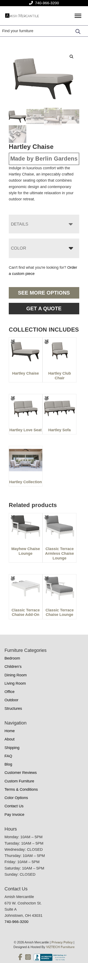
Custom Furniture (19, 781)
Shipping (11, 748)
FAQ (8, 756)
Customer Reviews (20, 772)
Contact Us (13, 806)
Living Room (15, 683)
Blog (8, 764)
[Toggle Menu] (78, 16)
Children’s (13, 666)
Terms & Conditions (21, 789)
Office (9, 692)
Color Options (16, 798)
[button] (71, 56)
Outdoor (11, 700)
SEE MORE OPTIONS (44, 293)
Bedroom (12, 658)
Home (9, 731)
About (9, 739)
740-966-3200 (47, 3)
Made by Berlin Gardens (44, 158)
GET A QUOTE (44, 308)
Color (18, 248)
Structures (13, 708)
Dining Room (15, 675)
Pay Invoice (14, 814)
